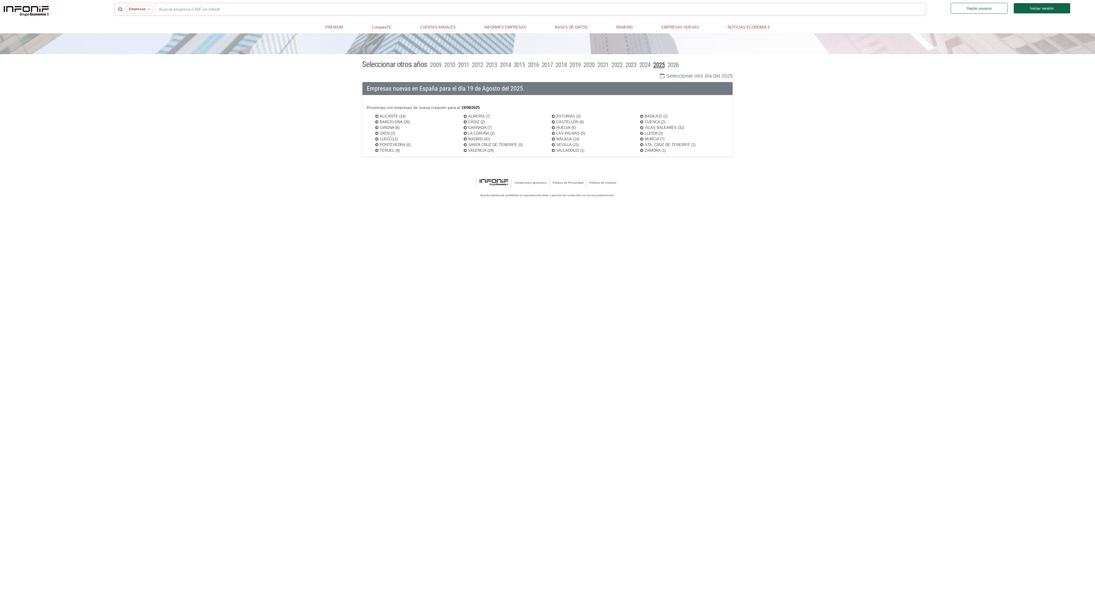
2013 (491, 64)
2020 (589, 64)
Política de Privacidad (568, 182)
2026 (673, 64)
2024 (644, 64)
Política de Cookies (603, 182)
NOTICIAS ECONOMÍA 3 (749, 27)
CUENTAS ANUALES (438, 27)
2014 (505, 64)
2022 (616, 64)
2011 (463, 64)
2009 (435, 64)
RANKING (624, 27)
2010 (449, 64)
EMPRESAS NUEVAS (680, 27)
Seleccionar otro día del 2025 (699, 76)
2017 (547, 64)
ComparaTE (382, 27)
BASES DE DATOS (571, 27)
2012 (477, 64)
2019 (575, 64)
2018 (561, 64)
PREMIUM (334, 27)
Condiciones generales (530, 182)
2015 (519, 64)
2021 (603, 64)
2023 (630, 64)
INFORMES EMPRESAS (505, 27)
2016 (533, 64)
